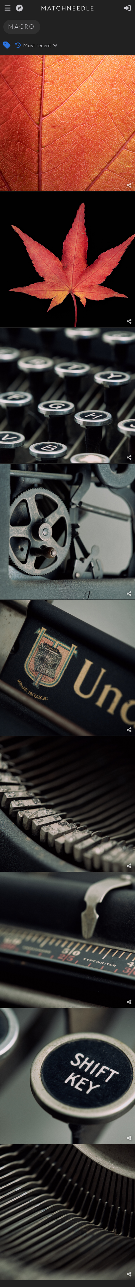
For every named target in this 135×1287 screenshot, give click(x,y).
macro (21, 26)
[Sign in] (127, 8)
